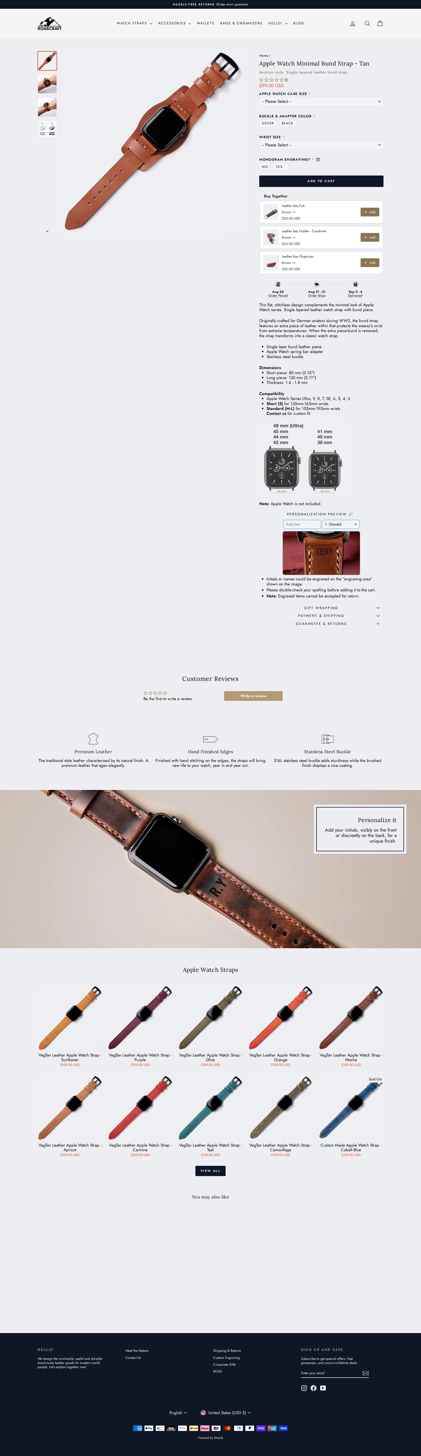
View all (211, 1171)
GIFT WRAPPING (321, 607)
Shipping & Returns (227, 1350)
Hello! (276, 23)
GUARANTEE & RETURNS (321, 623)
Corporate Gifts (224, 1364)
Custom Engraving (226, 1357)
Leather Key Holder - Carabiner (304, 231)
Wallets (205, 23)
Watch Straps (132, 23)
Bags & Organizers (241, 23)
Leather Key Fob (293, 205)
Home (263, 55)
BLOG (298, 23)
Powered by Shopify (210, 1438)
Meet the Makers (137, 1350)
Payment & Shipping (321, 615)
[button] (271, 80)
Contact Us (133, 1357)
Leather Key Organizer (298, 256)
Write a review (253, 696)
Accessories (172, 23)
